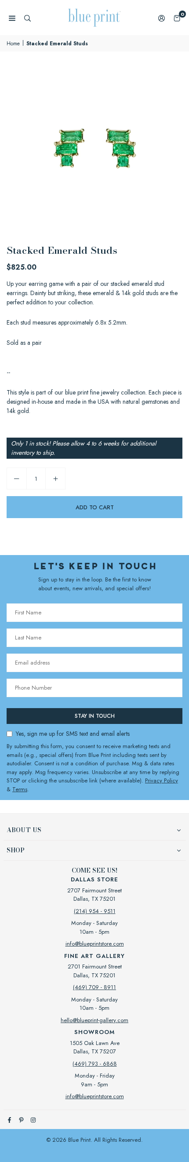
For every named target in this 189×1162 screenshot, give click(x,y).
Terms (19, 789)
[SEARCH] (27, 18)
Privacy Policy (161, 780)
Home (13, 44)
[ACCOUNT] (161, 18)
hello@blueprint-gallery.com (94, 1020)
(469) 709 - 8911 (94, 987)
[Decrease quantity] (16, 478)
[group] (94, 146)
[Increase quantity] (55, 478)
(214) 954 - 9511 (95, 911)
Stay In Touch (95, 716)
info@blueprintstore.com (94, 943)
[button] (177, 18)
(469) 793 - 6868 (95, 1064)
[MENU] (12, 18)
